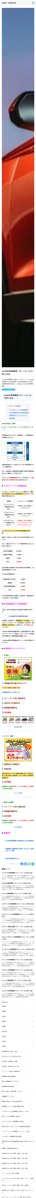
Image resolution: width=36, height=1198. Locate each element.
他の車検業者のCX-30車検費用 (19, 413)
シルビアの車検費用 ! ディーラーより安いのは (17, 991)
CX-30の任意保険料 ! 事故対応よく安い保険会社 (20, 841)
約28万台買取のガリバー (13, 858)
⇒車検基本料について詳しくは (11, 692)
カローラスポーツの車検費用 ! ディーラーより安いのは (18, 938)
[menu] (33, 3)
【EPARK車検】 (18, 727)
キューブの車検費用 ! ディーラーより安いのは (17, 960)
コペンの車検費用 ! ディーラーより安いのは (16, 980)
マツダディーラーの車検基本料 (19, 410)
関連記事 (12, 418)
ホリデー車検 (18, 793)
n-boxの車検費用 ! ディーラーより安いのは (16, 883)
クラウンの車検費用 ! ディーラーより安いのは (17, 970)
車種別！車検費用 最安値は (8, 389)
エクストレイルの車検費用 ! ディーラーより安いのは (18, 915)
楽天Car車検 (18, 827)
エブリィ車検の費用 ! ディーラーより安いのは (17, 927)
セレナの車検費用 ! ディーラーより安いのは (16, 894)
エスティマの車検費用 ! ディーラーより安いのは (18, 904)
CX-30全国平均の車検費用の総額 (18, 616)
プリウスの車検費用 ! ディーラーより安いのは (17, 873)
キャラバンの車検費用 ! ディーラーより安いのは (18, 949)
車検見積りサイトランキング (18, 415)
